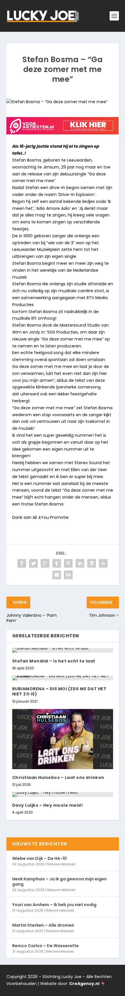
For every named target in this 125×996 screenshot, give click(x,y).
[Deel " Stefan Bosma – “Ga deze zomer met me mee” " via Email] (57, 575)
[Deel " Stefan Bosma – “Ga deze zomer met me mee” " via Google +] (45, 563)
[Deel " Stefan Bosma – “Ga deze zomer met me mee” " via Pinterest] (68, 563)
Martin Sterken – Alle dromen (43, 925)
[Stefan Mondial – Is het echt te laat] (62, 650)
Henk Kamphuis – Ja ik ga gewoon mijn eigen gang (59, 881)
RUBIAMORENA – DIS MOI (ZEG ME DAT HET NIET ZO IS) (59, 691)
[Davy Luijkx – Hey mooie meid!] (62, 794)
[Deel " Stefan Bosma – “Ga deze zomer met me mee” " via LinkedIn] (80, 563)
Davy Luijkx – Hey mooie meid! (47, 805)
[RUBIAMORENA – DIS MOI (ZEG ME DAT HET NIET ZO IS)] (62, 678)
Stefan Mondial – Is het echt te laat (53, 661)
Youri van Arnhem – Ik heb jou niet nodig (54, 905)
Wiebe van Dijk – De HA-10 (39, 858)
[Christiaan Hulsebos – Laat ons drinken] (62, 739)
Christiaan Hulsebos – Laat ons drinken (58, 777)
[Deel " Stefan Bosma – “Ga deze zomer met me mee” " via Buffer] (91, 563)
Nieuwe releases (61, 864)
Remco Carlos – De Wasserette (45, 946)
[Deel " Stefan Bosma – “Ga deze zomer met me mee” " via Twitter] (33, 563)
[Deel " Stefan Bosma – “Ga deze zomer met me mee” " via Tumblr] (57, 563)
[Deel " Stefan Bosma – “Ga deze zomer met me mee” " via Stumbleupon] (103, 563)
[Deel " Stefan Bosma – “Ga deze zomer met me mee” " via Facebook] (22, 563)
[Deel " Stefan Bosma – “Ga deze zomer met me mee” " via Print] (68, 575)
